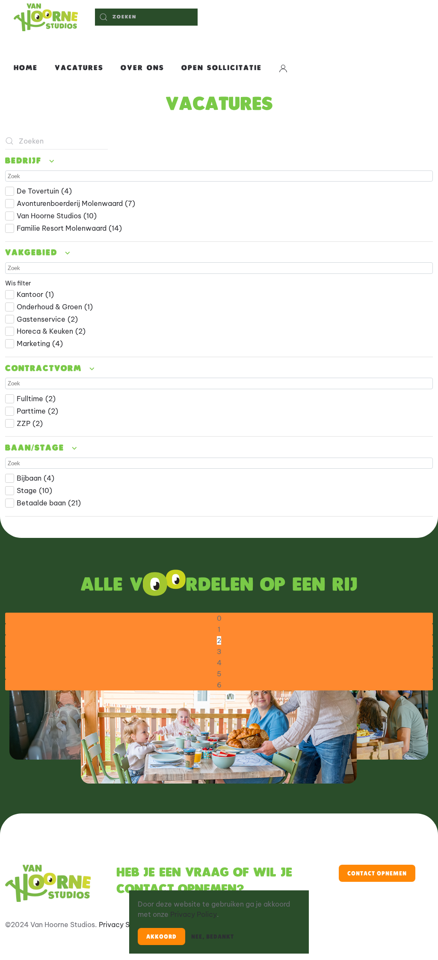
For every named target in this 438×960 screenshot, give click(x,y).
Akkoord (161, 936)
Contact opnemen (377, 873)
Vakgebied (33, 253)
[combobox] (146, 17)
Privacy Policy (193, 914)
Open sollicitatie (221, 68)
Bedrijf (25, 161)
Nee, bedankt (212, 936)
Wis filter (18, 283)
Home (26, 68)
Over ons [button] (142, 68)
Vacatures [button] (79, 68)
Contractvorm (45, 368)
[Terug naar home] (46, 17)
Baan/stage (36, 448)
